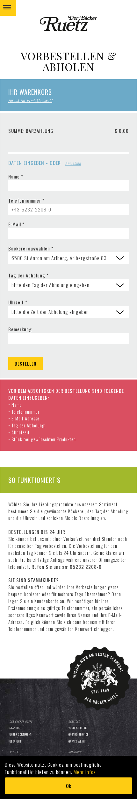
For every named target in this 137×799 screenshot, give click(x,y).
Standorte (16, 728)
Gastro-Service (78, 734)
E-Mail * (16, 224)
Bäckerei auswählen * (31, 248)
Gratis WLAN (76, 741)
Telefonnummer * (26, 200)
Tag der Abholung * (28, 275)
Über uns (15, 741)
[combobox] (68, 258)
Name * (15, 176)
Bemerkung (20, 329)
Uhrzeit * (17, 302)
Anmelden (73, 163)
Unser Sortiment (21, 734)
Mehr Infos (85, 772)
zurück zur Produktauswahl (30, 100)
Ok (68, 785)
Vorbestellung (78, 728)
